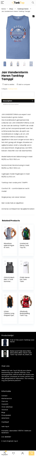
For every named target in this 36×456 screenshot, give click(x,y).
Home (4, 9)
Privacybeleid (6, 415)
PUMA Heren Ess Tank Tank (25, 279)
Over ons (5, 401)
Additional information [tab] (11, 104)
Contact (4, 396)
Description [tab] (7, 101)
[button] (33, 16)
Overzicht (5, 404)
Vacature (5, 410)
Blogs (3, 412)
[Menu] (2, 2)
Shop (11, 9)
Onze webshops (7, 407)
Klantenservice (7, 399)
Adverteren (5, 418)
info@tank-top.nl (12, 441)
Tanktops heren (22, 9)
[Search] (32, 2)
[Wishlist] (13, 453)
